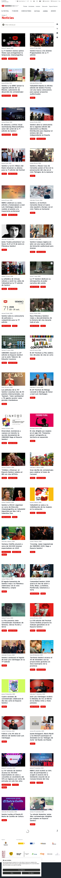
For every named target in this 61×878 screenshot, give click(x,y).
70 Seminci (15, 784)
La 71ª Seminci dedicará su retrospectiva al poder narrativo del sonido (40, 281)
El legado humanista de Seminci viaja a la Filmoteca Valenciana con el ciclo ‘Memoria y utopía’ (12, 585)
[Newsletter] (43, 1)
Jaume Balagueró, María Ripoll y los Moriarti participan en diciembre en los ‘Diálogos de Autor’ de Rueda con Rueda (41, 737)
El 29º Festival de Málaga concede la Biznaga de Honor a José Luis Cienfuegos (41, 392)
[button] (25, 6)
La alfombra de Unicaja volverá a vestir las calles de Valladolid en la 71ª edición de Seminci (13, 282)
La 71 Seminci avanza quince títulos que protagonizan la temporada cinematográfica (13, 53)
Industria (38, 6)
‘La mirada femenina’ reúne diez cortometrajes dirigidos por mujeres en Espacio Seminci (41, 817)
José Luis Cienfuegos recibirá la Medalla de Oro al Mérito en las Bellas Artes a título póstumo (41, 700)
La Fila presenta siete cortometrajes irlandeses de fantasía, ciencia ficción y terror (12, 624)
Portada (3, 15)
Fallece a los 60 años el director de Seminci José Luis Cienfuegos (13, 736)
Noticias (4, 58)
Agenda (45, 11)
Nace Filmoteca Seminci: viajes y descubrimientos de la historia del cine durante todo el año (41, 319)
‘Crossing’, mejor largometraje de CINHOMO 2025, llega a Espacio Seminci (41, 546)
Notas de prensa (13, 58)
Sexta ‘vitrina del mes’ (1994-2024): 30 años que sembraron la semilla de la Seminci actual (13, 854)
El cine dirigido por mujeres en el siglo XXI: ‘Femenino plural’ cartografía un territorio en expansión (40, 434)
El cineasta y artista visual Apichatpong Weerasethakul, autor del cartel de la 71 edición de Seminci (13, 128)
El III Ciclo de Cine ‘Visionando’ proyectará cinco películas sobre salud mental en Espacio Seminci (41, 854)
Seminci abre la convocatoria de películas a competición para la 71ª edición (13, 319)
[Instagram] (37, 1)
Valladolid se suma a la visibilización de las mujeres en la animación (41, 507)
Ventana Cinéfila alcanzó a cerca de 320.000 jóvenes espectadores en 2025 (12, 546)
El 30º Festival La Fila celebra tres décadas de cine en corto (41, 354)
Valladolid (55, 1)
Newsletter (46, 1)
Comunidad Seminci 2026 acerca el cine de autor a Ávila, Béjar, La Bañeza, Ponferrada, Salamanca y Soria (40, 586)
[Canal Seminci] (17, 1)
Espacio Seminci (53, 6)
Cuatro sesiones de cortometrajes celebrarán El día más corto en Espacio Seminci (12, 700)
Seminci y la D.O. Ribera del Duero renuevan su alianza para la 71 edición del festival (13, 168)
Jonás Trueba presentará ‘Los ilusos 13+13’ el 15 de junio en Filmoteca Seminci (13, 244)
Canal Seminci (21, 1)
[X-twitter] (31, 1)
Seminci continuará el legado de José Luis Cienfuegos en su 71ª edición (13, 660)
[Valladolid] (51, 1)
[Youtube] (34, 1)
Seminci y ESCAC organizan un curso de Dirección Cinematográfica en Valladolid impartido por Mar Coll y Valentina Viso (13, 509)
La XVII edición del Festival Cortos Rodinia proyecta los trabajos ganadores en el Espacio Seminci (41, 624)
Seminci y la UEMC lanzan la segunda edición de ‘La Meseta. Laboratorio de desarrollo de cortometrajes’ (13, 89)
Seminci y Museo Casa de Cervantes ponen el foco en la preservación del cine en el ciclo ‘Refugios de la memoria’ (41, 169)
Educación (44, 6)
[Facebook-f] (28, 1)
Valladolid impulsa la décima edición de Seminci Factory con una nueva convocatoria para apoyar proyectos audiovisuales (41, 90)
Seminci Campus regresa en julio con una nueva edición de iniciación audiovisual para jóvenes (41, 245)
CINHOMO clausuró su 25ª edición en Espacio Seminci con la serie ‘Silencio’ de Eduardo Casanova (12, 356)
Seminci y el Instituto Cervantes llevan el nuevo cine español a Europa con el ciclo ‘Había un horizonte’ (41, 206)
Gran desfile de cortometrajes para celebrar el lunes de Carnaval (41, 472)
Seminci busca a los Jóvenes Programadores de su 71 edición (41, 53)
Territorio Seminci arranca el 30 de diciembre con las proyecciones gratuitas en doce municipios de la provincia (41, 662)
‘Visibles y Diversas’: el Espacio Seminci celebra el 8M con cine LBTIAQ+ (12, 472)
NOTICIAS (37, 11)
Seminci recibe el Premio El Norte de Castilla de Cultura (13, 815)
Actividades (31, 6)
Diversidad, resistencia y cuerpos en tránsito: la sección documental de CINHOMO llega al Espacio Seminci (12, 435)
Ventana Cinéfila (16, 552)
